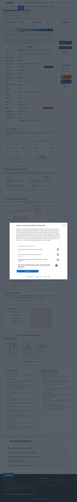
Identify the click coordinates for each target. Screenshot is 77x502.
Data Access (38, 276)
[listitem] (38, 246)
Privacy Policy (47, 276)
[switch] (57, 249)
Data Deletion (30, 276)
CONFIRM (27, 271)
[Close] (64, 225)
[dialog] (38, 251)
